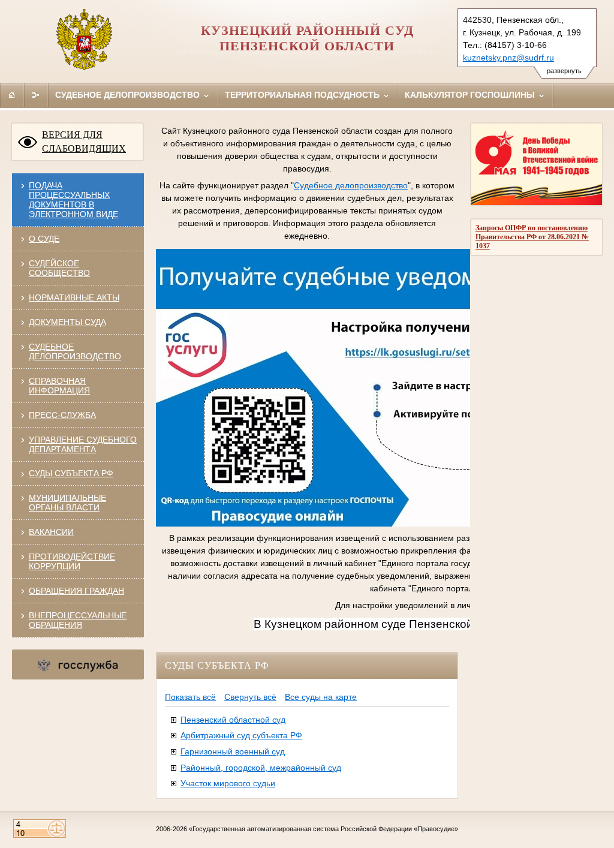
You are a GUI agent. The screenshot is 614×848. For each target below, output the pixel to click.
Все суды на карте (321, 697)
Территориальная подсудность (303, 95)
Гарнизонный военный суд (232, 751)
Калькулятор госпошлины (471, 95)
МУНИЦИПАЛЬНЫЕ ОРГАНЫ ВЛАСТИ (67, 502)
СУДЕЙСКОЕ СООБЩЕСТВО (59, 268)
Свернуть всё (250, 697)
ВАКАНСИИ (51, 532)
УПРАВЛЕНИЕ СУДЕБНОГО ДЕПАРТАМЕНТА (83, 444)
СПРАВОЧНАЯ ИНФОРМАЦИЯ (59, 385)
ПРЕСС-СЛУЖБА (62, 415)
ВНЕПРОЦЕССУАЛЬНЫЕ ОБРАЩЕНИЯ (78, 620)
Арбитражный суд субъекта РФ (241, 735)
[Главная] (12, 95)
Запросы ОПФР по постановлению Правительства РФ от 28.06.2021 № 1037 (532, 237)
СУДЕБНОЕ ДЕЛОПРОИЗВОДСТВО (75, 351)
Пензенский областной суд (232, 719)
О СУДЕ (44, 238)
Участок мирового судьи (227, 783)
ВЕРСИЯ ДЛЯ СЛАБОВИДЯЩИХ (84, 142)
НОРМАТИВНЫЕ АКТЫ (74, 297)
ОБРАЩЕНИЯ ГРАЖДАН (76, 591)
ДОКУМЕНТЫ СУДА (67, 322)
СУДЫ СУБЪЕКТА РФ (71, 473)
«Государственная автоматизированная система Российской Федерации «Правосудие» (323, 828)
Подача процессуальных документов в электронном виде (73, 200)
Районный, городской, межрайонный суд (260, 767)
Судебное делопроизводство (128, 95)
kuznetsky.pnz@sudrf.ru (508, 57)
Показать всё (190, 697)
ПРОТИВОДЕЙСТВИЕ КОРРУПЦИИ (72, 561)
